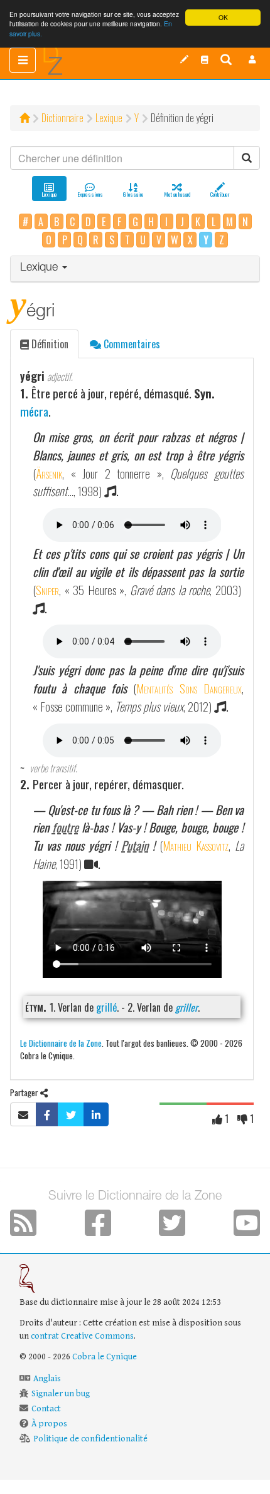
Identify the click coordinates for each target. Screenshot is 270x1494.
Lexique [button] (40, 268)
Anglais (47, 1379)
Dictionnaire (62, 117)
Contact (46, 1409)
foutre (65, 827)
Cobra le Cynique (104, 1357)
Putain (134, 845)
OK (223, 17)
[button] (252, 59)
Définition (48, 343)
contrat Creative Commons (82, 1336)
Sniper (47, 590)
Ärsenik (49, 473)
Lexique (108, 117)
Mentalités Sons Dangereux (189, 688)
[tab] (135, 269)
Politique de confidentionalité (90, 1439)
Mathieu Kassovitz (196, 845)
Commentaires (130, 343)
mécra (34, 411)
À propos (49, 1424)
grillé (106, 1007)
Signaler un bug (60, 1394)
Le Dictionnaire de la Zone (61, 1042)
